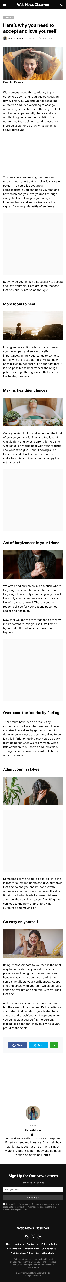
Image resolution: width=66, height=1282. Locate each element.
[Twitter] (33, 1236)
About (9, 1244)
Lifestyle (9, 17)
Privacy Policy (31, 1248)
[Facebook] (26, 1236)
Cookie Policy (49, 1248)
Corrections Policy (46, 1253)
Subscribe (32, 1197)
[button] (4, 4)
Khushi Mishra (33, 1130)
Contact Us (32, 1244)
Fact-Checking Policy (22, 1253)
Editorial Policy (49, 1244)
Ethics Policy (14, 1248)
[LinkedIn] (39, 1236)
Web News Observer (33, 4)
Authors (19, 1244)
